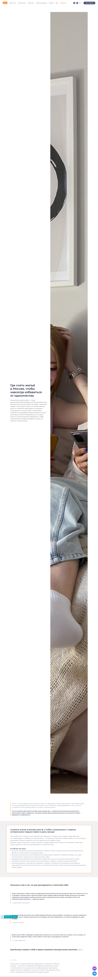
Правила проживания (41, 3)
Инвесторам (31, 3)
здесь (80, 950)
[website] (80, 3)
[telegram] (77, 3)
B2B (57, 3)
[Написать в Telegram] (94, 973)
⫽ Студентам (63, 3)
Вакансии (51, 3)
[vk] (74, 3)
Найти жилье (12, 3)
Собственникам (22, 3)
